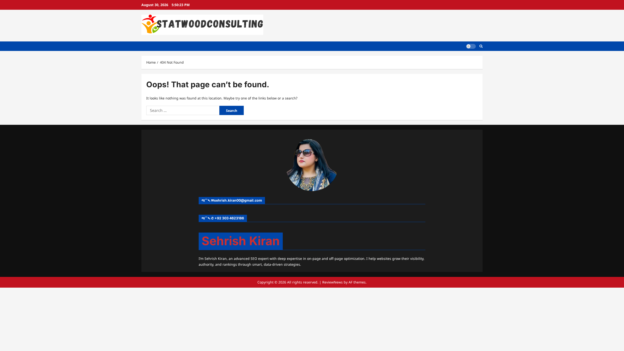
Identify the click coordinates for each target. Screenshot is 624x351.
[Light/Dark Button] (471, 46)
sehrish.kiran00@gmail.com (238, 200)
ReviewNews (332, 282)
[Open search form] (481, 46)
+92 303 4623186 (229, 218)
